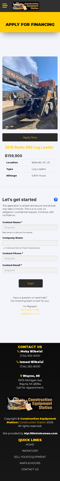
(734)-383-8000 (30, 366)
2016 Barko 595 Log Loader (29, 147)
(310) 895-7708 (30, 309)
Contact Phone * (12, 253)
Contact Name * (12, 222)
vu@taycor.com (30, 313)
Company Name (12, 237)
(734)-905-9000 (30, 355)
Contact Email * (12, 265)
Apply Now (30, 137)
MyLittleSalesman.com (40, 433)
